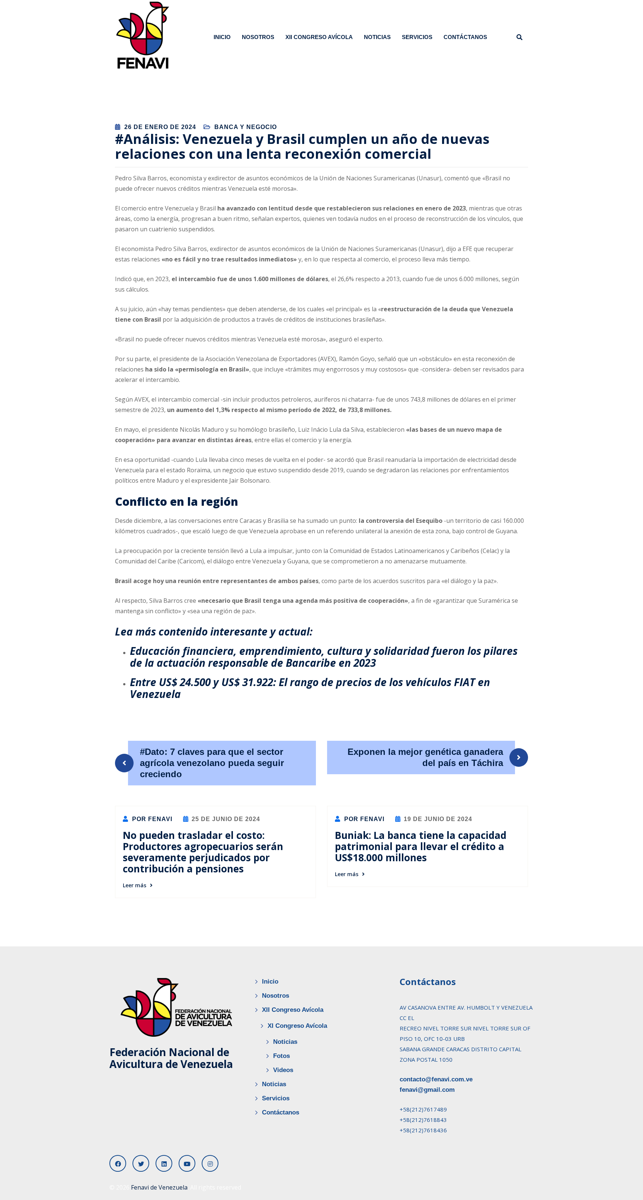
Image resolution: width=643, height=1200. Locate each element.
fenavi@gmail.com (427, 1089)
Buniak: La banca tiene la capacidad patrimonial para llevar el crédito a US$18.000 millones (420, 846)
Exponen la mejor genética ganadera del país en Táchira (425, 757)
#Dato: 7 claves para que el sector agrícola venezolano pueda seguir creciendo (212, 763)
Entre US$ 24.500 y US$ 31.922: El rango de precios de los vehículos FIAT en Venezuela (310, 688)
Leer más (134, 885)
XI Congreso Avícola (297, 1025)
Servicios (417, 37)
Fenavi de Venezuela (159, 1187)
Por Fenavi (151, 819)
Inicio (222, 37)
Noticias (377, 37)
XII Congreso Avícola (319, 37)
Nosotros (258, 37)
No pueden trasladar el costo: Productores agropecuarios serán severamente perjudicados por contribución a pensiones (203, 852)
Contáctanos (465, 37)
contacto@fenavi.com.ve (436, 1079)
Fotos (281, 1055)
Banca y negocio (245, 127)
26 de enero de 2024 (160, 127)
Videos (283, 1070)
